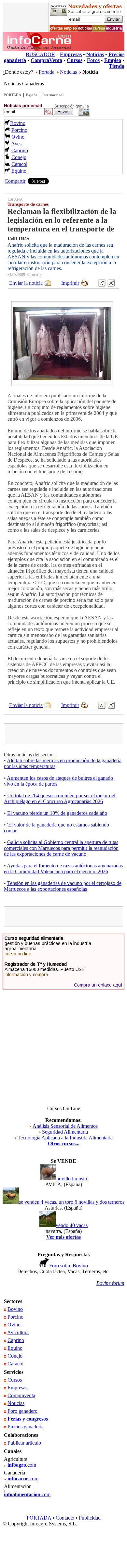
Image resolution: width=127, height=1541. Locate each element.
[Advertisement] (66, 733)
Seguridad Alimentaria (65, 1132)
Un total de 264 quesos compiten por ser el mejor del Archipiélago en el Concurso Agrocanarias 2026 (59, 798)
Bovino (17, 123)
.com (21, 1465)
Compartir (15, 181)
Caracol (19, 164)
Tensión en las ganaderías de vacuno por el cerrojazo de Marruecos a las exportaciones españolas (62, 886)
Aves (16, 143)
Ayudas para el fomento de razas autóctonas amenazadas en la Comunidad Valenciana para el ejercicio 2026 (63, 868)
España (31, 95)
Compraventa (21, 1395)
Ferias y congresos (27, 1419)
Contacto (65, 1518)
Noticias (68, 72)
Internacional (53, 95)
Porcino (19, 130)
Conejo (18, 157)
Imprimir (70, 283)
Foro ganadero (22, 1411)
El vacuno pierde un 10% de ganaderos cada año (57, 813)
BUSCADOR (40, 54)
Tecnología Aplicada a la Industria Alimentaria (65, 1137)
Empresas (17, 1387)
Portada (46, 72)
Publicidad (90, 1518)
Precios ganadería (25, 1426)
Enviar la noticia (26, 283)
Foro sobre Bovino (68, 1265)
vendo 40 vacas (72, 1225)
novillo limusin (71, 1178)
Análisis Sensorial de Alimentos (65, 1126)
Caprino (19, 150)
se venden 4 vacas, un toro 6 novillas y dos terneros (71, 1202)
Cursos (14, 1380)
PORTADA (12, 95)
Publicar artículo (24, 1443)
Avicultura (18, 1332)
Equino (18, 171)
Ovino (17, 137)
